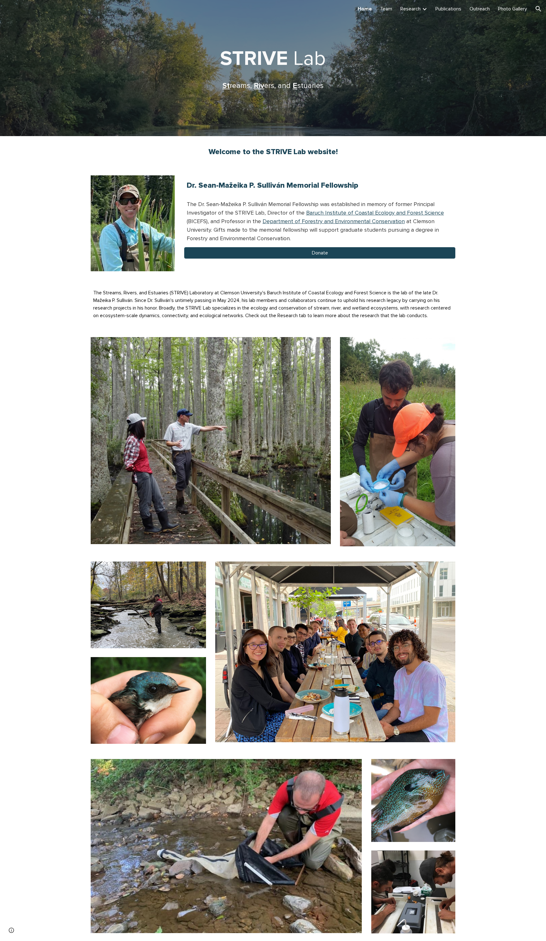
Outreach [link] (480, 9)
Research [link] (410, 9)
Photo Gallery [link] (512, 9)
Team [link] (386, 9)
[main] (273, 68)
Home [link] (365, 9)
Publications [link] (448, 9)
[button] (538, 8)
